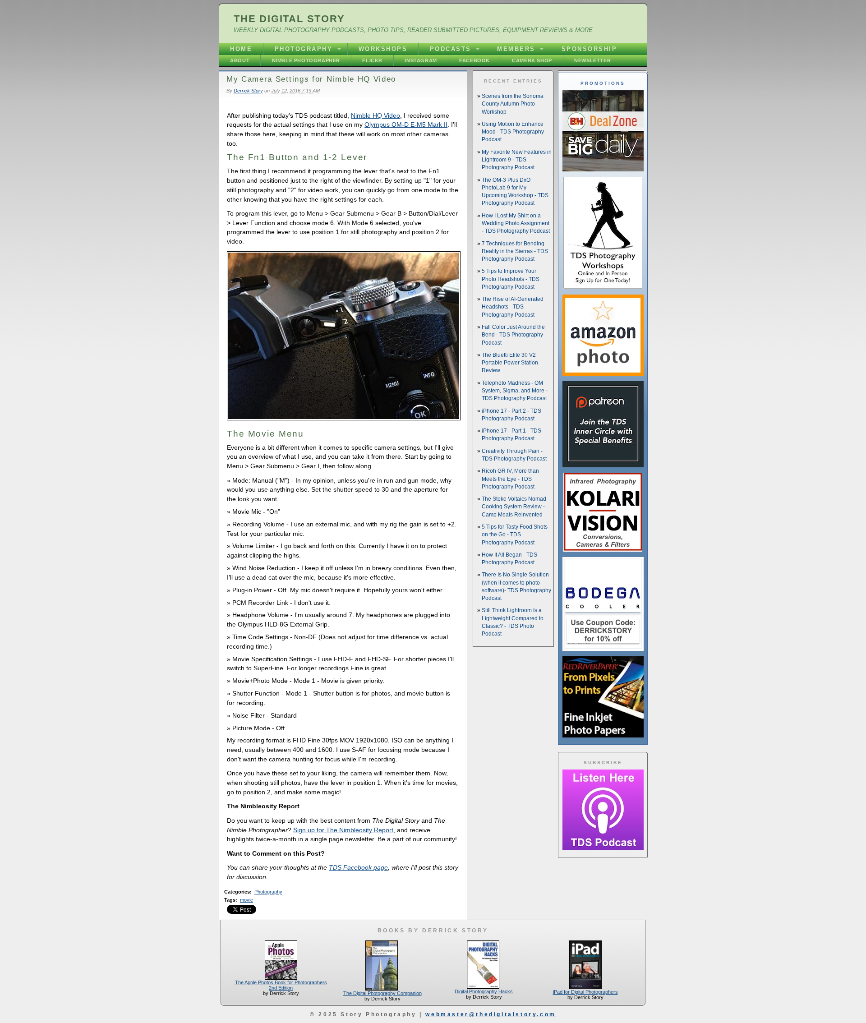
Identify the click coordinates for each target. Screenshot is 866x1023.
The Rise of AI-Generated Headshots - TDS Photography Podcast (513, 307)
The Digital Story (289, 18)
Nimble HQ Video (375, 115)
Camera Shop (532, 60)
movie (246, 900)
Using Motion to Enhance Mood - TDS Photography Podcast (513, 132)
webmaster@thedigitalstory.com (490, 1014)
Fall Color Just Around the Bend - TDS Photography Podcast (513, 335)
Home (241, 49)
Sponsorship (589, 49)
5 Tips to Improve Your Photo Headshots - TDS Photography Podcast (510, 279)
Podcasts (450, 49)
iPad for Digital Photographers (585, 992)
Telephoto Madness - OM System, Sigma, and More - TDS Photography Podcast (515, 390)
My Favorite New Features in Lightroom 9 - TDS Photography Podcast (517, 159)
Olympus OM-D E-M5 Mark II (405, 124)
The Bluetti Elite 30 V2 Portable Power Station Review (510, 362)
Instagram (421, 60)
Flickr (372, 60)
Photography (304, 49)
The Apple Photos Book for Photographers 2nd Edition (281, 985)
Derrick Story (248, 90)
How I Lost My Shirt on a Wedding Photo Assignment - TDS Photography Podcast (516, 223)
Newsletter (592, 60)
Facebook (474, 60)
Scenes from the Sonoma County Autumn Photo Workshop (513, 104)
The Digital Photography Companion (382, 993)
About (239, 60)
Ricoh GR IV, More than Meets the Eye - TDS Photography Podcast (510, 478)
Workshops (383, 49)
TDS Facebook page (358, 867)
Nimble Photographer (306, 60)
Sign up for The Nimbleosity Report (343, 830)
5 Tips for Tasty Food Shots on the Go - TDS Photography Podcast (515, 534)
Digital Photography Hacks (484, 991)
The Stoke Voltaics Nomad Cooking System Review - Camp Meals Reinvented (514, 506)
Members (516, 49)
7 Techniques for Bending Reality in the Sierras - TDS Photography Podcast (515, 251)
